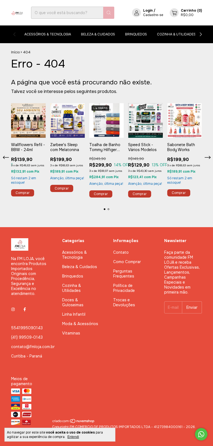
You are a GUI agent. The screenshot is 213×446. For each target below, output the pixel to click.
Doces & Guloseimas (72, 302)
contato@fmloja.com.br (33, 346)
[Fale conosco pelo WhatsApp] (201, 434)
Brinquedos (136, 34)
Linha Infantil (73, 314)
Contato (121, 252)
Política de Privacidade (124, 288)
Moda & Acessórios (80, 323)
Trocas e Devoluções (124, 302)
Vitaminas (71, 333)
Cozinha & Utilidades (176, 34)
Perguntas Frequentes (123, 274)
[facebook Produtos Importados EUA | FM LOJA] (25, 309)
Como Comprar (127, 261)
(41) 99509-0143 (27, 337)
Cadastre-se (153, 15)
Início (15, 52)
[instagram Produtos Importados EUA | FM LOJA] (13, 309)
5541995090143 (27, 327)
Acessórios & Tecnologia (47, 34)
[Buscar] (108, 13)
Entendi (73, 437)
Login (148, 10)
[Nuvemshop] (73, 422)
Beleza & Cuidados (98, 34)
